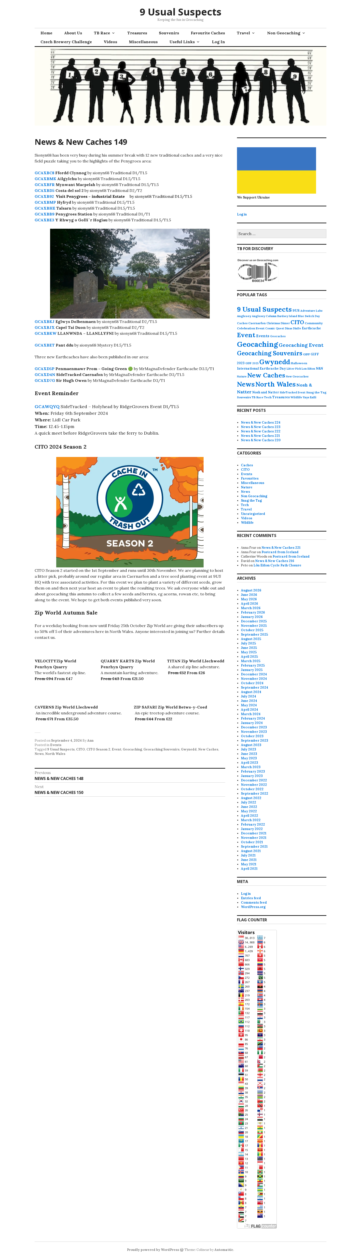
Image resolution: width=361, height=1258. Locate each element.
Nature (242, 376)
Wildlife (296, 397)
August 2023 (251, 745)
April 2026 (249, 604)
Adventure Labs (311, 310)
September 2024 (254, 687)
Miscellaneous (143, 41)
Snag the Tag (316, 392)
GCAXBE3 (44, 219)
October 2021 (252, 842)
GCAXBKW (45, 333)
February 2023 (253, 771)
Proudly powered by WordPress (153, 1250)
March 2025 (250, 661)
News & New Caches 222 (260, 431)
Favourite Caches (208, 32)
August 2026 (251, 590)
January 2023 (252, 776)
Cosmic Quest (274, 328)
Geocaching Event (301, 345)
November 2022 (254, 785)
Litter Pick (294, 368)
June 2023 (249, 754)
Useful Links (182, 41)
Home (46, 32)
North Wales (55, 754)
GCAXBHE (45, 208)
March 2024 (251, 714)
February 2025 (253, 665)
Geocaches (278, 336)
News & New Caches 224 (260, 422)
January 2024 (252, 723)
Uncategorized (253, 514)
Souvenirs (169, 32)
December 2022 (254, 780)
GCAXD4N (45, 374)
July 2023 (248, 749)
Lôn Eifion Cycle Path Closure (277, 565)
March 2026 (251, 608)
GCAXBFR (45, 184)
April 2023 (249, 763)
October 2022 (252, 789)
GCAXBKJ (45, 321)
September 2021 (254, 846)
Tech (268, 397)
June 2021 (249, 860)
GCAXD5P (45, 368)
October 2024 (252, 683)
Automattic (223, 1250)
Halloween (299, 363)
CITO (80, 749)
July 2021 (248, 855)
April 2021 (249, 869)
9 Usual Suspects (181, 11)
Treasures (137, 32)
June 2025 (249, 648)
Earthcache (311, 328)
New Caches (208, 749)
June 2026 (249, 595)
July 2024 (248, 696)
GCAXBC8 (44, 172)
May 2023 (249, 758)
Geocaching (132, 749)
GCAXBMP (45, 202)
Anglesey (244, 316)
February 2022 (253, 824)
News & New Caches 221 (260, 436)
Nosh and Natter (265, 392)
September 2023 (254, 740)
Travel (243, 32)
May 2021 (248, 864)
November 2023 (254, 732)
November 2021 (253, 838)
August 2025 (251, 639)
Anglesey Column (264, 316)
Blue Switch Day (309, 316)
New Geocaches (297, 376)
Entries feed (251, 898)
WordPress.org (253, 907)
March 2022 (251, 820)
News (39, 754)
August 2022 (251, 798)
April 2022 (249, 816)
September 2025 (254, 634)
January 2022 (252, 829)
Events (55, 745)
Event (116, 749)
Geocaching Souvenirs (161, 749)
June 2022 (249, 807)
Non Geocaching (283, 32)
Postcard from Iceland (280, 552)
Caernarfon (257, 323)
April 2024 (249, 710)
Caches (242, 323)
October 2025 (252, 630)
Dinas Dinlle (293, 328)
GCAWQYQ (47, 406)
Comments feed (254, 902)
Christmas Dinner (278, 323)
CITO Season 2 (98, 749)
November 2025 (254, 626)
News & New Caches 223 (260, 427)
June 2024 (249, 701)
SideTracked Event (292, 392)
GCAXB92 (44, 196)
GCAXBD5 (45, 190)
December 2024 (254, 674)
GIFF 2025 (252, 363)
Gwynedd (189, 749)
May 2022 (249, 811)
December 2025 (254, 621)
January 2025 (252, 670)
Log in (242, 214)
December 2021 (253, 833)
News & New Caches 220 (261, 440)
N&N (319, 368)
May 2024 (249, 705)
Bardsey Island (287, 316)
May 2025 (249, 652)
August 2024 (251, 692)
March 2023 (251, 767)
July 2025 (248, 643)
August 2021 (251, 851)
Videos (110, 41)
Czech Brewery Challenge (66, 41)
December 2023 (254, 727)
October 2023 (252, 736)
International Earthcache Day (261, 368)
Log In (218, 41)
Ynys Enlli (309, 397)
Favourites (250, 478)
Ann (90, 740)
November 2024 (254, 679)
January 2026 (252, 617)
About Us (73, 32)
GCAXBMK (45, 178)
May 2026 (249, 599)
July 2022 (248, 802)
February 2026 (253, 612)
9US (296, 310)
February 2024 (253, 718)
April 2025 (249, 657)
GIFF (306, 354)
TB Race (102, 32)
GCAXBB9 (45, 214)
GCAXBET (45, 345)
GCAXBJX (45, 327)
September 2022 (254, 793)
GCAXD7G (45, 380)
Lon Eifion (308, 368)
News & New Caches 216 (274, 561)
